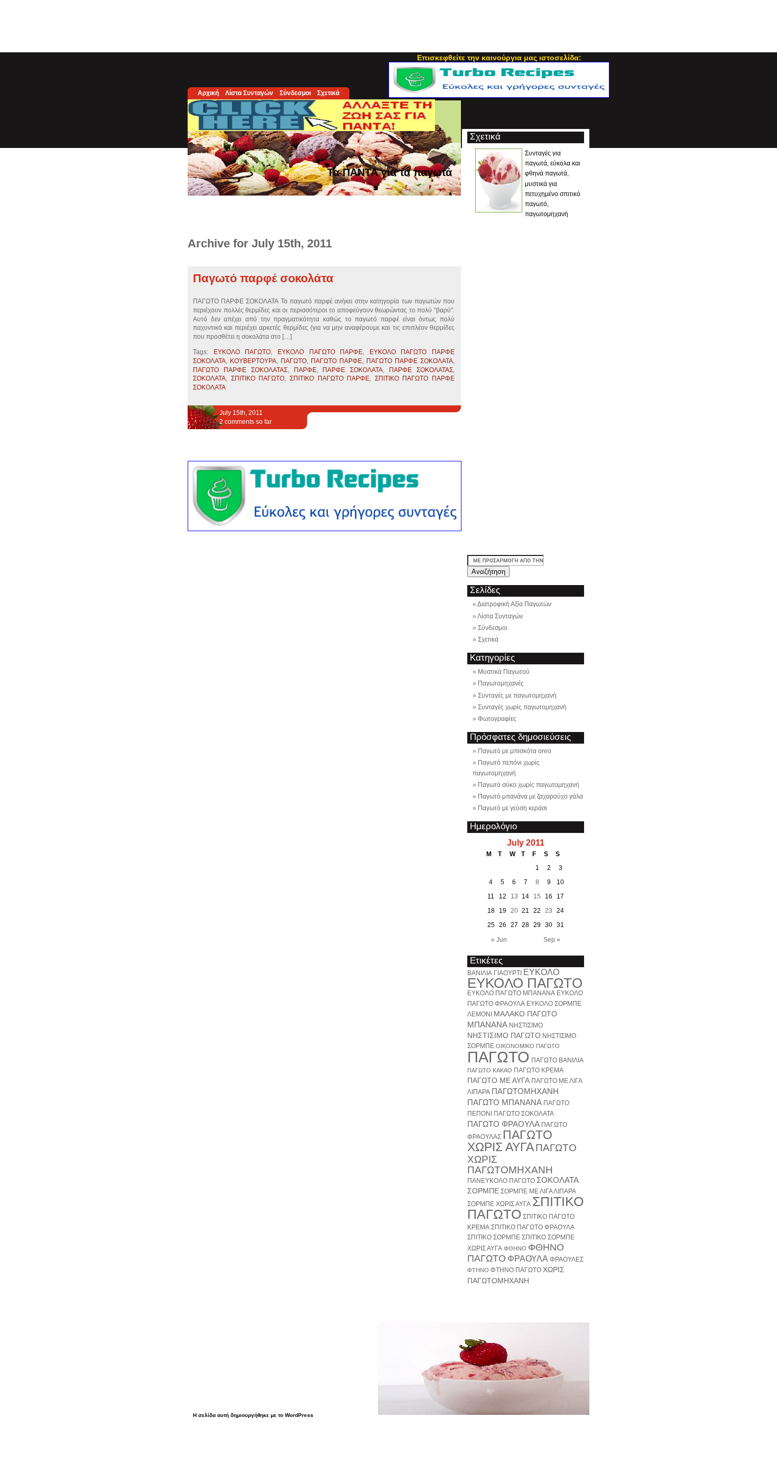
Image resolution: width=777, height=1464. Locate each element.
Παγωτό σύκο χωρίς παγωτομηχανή (528, 785)
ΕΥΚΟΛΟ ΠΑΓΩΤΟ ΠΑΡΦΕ (320, 352)
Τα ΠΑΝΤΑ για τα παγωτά (389, 172)
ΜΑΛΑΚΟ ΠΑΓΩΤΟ (525, 1013)
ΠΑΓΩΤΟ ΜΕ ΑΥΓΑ (498, 1080)
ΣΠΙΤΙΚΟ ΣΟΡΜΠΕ (493, 1237)
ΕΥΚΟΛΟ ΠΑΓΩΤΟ (242, 352)
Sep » (551, 939)
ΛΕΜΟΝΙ (479, 1014)
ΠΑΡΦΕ (305, 370)
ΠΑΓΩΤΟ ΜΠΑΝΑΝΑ (504, 1102)
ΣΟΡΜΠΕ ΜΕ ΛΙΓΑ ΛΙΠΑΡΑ (538, 1191)
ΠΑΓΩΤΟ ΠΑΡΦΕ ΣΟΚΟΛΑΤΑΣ (240, 370)
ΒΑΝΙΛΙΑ (479, 973)
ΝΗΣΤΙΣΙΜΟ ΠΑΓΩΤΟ (504, 1035)
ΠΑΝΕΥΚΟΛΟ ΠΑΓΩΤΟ (501, 1180)
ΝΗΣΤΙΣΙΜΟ (526, 1025)
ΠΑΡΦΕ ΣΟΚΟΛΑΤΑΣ (421, 370)
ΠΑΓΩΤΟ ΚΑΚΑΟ (489, 1070)
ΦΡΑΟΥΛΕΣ (567, 1259)
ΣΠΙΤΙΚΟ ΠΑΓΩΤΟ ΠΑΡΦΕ (329, 378)
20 (514, 910)
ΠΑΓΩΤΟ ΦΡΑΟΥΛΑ (503, 1123)
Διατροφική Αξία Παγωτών (514, 604)
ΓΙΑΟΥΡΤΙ (508, 973)
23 (548, 910)
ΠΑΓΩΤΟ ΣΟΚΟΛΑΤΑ (524, 1113)
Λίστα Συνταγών (249, 93)
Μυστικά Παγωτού (504, 671)
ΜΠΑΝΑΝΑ (487, 1024)
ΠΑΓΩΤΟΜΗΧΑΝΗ (525, 1091)
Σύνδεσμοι (295, 93)
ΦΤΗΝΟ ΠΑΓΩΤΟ (516, 1270)
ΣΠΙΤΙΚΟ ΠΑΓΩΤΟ (258, 378)
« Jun (499, 939)
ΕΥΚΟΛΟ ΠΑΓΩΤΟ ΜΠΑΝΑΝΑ (511, 993)
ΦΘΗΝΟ (515, 1248)
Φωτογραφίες (497, 718)
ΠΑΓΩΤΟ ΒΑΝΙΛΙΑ (557, 1060)
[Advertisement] (388, 24)
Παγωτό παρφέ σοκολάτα (263, 278)
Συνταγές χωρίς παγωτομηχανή (522, 707)
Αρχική (208, 93)
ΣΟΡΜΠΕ (483, 1191)
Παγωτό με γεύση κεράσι (512, 808)
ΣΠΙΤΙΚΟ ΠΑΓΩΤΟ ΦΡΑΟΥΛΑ (533, 1227)
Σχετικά (328, 93)
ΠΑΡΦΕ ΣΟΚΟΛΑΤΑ (352, 370)
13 (514, 896)
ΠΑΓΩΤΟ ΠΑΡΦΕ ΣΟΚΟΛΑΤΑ (409, 361)
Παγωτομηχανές (501, 683)
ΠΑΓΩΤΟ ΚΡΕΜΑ (538, 1070)
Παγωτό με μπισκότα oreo (514, 751)
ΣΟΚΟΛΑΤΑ (209, 378)
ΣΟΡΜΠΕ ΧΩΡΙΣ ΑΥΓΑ (499, 1204)
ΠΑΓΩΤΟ (294, 361)
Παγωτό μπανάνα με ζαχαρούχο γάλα (530, 796)
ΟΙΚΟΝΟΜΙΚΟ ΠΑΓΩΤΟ (528, 1046)
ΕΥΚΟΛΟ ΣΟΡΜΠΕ (553, 1003)
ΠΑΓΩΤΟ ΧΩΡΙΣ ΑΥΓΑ (509, 1141)
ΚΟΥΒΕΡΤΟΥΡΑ (253, 361)
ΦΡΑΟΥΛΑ (527, 1258)
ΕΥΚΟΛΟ (541, 972)
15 (537, 896)
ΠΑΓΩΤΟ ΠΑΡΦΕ (336, 361)
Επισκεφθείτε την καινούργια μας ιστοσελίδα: (499, 57)
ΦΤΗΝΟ (478, 1270)
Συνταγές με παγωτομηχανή (517, 695)
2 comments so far (245, 421)
